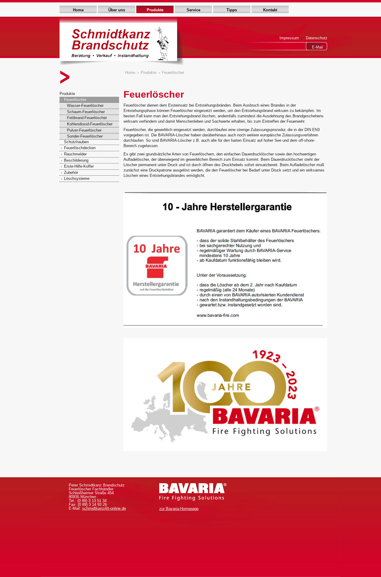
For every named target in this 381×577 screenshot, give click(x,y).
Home (78, 10)
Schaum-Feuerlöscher (86, 112)
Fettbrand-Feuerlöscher (87, 118)
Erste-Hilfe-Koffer (79, 166)
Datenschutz (316, 38)
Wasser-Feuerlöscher (85, 105)
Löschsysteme (76, 178)
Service (193, 10)
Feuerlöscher (75, 99)
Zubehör (71, 172)
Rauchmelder (75, 154)
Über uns (116, 10)
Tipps (232, 10)
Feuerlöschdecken (80, 148)
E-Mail (317, 47)
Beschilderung (76, 160)
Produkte (155, 10)
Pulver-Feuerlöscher (84, 130)
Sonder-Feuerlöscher (85, 136)
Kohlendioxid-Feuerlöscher (90, 124)
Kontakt (270, 10)
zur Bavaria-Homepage (179, 508)
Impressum (289, 38)
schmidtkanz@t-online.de (104, 508)
